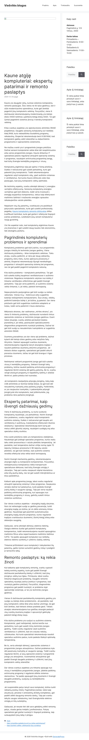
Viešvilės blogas (15, 5)
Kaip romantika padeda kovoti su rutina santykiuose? (26, 723)
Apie (54, 5)
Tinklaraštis (65, 5)
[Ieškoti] (81, 74)
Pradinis (45, 5)
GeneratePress (58, 737)
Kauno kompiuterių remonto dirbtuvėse (29, 211)
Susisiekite (78, 5)
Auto (8, 721)
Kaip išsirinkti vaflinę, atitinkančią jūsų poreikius (24, 725)
